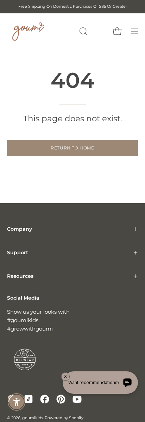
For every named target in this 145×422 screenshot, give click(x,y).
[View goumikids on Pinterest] (61, 399)
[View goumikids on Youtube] (77, 399)
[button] (83, 31)
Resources (20, 276)
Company (19, 229)
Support (17, 252)
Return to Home (72, 148)
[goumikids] (28, 31)
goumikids (32, 417)
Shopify (76, 417)
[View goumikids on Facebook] (44, 399)
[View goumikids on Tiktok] (28, 399)
